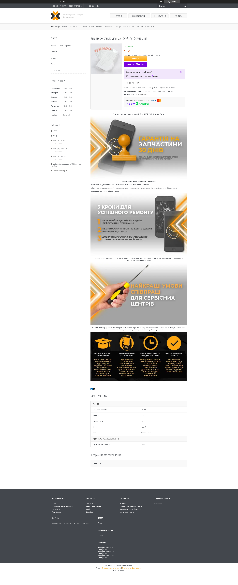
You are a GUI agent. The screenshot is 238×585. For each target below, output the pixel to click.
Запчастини (76, 27)
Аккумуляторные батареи (130, 509)
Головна (118, 15)
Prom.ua (131, 566)
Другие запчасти (127, 512)
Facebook (158, 503)
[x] (94, 389)
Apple (88, 509)
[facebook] (91, 389)
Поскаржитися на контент (111, 568)
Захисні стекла (108, 27)
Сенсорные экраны (94, 506)
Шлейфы (89, 512)
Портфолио (55, 70)
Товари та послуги (138, 15)
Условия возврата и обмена (63, 506)
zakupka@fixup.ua (61, 171)
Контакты (56, 509)
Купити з (131, 64)
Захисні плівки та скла (92, 27)
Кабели (123, 503)
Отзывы (54, 64)
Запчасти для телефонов (61, 45)
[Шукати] (184, 5)
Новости (54, 52)
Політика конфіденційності (132, 568)
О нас (53, 58)
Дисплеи (89, 503)
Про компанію (160, 15)
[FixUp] (55, 16)
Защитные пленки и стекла (131, 506)
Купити (135, 58)
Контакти (178, 15)
